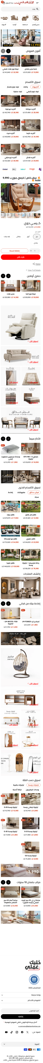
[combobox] (18, 9)
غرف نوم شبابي (32, 91)
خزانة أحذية (17, 790)
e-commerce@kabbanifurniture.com (29, 1026)
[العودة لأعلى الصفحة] (38, 1060)
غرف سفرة (17, 91)
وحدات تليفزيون (32, 790)
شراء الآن (20, 257)
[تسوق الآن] (20, 476)
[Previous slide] (8, 276)
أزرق (26, 237)
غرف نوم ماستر (13, 87)
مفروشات (21, 492)
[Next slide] (3, 51)
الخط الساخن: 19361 (34, 988)
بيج (35, 237)
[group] (37, 215)
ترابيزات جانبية (18, 785)
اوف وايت (6, 237)
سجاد (37, 497)
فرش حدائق (34, 492)
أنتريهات (35, 87)
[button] (37, 3)
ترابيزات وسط (33, 785)
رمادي (34, 244)
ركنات (25, 87)
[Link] (20, 325)
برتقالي (17, 237)
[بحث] (38, 9)
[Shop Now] (20, 870)
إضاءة (10, 492)
